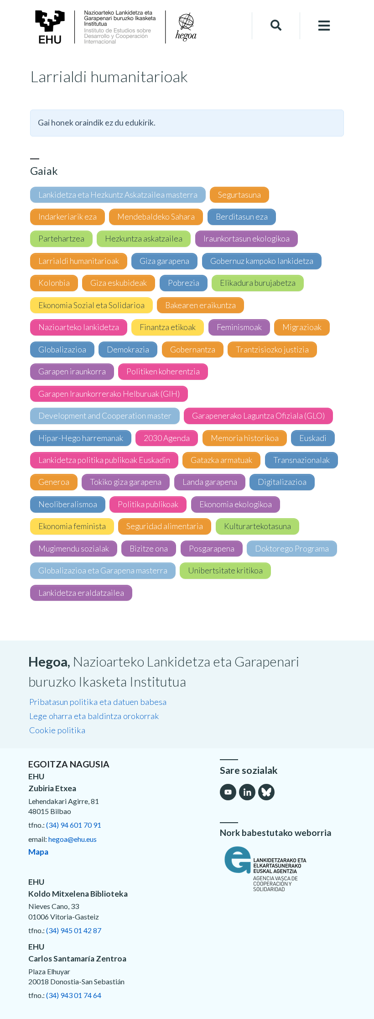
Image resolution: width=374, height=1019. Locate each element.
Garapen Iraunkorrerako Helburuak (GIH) (109, 394)
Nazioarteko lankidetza (78, 327)
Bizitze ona (149, 548)
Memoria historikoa (245, 438)
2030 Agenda (167, 438)
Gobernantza (192, 349)
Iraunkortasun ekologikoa (246, 238)
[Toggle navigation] (324, 25)
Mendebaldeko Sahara (156, 216)
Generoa (53, 482)
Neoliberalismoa (67, 504)
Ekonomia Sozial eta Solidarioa (91, 305)
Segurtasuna (239, 195)
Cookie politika (57, 730)
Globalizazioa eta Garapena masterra (102, 570)
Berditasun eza (242, 216)
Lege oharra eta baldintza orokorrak (94, 716)
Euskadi (313, 438)
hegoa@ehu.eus (72, 839)
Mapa (38, 851)
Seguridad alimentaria (164, 526)
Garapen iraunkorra (72, 371)
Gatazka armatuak (221, 460)
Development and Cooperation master (104, 415)
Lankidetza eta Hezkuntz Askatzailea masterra (117, 195)
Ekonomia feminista (72, 526)
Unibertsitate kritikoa (225, 570)
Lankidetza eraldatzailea (81, 593)
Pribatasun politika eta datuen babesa (97, 702)
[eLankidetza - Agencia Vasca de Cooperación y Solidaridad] (283, 869)
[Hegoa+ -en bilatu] (276, 25)
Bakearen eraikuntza (200, 305)
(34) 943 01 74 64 (73, 995)
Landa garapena (209, 482)
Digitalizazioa (282, 482)
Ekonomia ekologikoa (235, 504)
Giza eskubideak (118, 283)
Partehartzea (61, 238)
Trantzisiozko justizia (272, 349)
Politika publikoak (148, 504)
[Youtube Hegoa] (228, 792)
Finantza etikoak (168, 327)
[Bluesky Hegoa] (266, 792)
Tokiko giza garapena (125, 482)
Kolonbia (54, 283)
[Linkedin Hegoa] (247, 792)
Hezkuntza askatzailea (143, 238)
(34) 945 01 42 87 (73, 930)
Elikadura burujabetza (258, 283)
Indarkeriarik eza (67, 216)
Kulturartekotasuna (257, 526)
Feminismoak (239, 327)
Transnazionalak (301, 460)
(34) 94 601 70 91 (73, 824)
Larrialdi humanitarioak (78, 261)
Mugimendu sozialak (73, 548)
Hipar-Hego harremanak (80, 438)
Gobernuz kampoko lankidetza (261, 261)
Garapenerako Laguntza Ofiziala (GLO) (258, 415)
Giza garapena (164, 261)
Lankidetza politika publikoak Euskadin (104, 460)
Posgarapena (211, 548)
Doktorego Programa (292, 548)
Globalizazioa (62, 349)
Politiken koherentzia (163, 371)
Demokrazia (128, 349)
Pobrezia (183, 283)
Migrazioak (302, 327)
